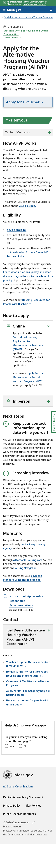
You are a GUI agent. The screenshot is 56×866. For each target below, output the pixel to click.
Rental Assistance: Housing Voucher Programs (28, 17)
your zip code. (27, 206)
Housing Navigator (24, 568)
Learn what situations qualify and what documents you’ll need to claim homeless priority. (28, 276)
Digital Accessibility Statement (23, 797)
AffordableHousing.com (27, 560)
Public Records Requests (19, 814)
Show (10, 37)
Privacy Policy (12, 805)
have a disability (16, 229)
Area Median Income (22, 252)
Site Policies (33, 805)
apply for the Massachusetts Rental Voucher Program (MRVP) (28, 377)
